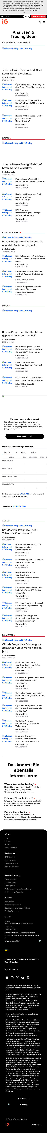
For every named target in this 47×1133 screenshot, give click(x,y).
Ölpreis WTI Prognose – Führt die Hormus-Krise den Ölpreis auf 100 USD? (28, 708)
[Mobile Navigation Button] (44, 22)
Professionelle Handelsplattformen (18, 889)
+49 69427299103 (12, 929)
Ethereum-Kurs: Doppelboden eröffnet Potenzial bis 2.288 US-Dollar (29, 274)
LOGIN (27, 16)
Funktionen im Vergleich (14, 892)
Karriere (24, 1119)
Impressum (19, 959)
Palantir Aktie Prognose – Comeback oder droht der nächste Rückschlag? (27, 618)
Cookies (15, 962)
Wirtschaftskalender (13, 905)
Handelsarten (10, 853)
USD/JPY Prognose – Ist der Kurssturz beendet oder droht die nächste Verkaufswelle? (29, 349)
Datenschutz (34, 959)
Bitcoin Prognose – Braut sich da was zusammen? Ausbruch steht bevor (30, 258)
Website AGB (24, 494)
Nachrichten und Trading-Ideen (17, 908)
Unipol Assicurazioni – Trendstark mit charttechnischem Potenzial (28, 575)
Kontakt (8, 917)
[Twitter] (17, 977)
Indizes (5, 138)
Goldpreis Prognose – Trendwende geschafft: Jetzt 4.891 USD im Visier (28, 665)
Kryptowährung (10, 232)
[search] (39, 22)
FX (16, 452)
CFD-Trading (10, 857)
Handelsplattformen (13, 875)
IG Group (9, 1119)
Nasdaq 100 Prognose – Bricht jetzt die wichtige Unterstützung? (28, 118)
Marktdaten (9, 901)
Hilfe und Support (26, 923)
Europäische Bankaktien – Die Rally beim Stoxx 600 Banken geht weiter (28, 590)
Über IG (8, 962)
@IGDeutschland (19, 506)
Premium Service (11, 863)
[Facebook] (7, 977)
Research (8, 898)
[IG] (5, 22)
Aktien (23, 452)
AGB (26, 959)
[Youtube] (22, 977)
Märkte (7, 834)
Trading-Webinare (12, 911)
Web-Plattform (10, 879)
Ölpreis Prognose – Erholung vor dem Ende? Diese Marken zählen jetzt (29, 87)
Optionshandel (10, 860)
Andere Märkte (11, 847)
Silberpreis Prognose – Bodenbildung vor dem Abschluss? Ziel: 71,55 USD (27, 738)
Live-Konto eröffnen (38, 16)
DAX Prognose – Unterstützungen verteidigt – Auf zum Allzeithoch (28, 212)
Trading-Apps (10, 882)
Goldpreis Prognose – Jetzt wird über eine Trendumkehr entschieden (29, 680)
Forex (5, 306)
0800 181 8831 (10, 923)
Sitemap (10, 959)
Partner (17, 1119)
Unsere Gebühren (12, 866)
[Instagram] (12, 977)
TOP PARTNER (23, 1099)
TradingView (10, 886)
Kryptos (7, 452)
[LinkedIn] (28, 977)
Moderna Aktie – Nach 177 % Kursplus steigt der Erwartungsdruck (28, 547)
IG (5, 959)
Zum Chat (16, 941)
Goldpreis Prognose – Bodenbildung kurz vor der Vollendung (27, 723)
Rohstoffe (7, 635)
